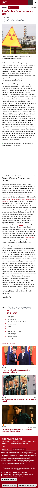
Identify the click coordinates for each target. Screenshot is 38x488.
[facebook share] (15, 20)
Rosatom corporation (12, 199)
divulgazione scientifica (15, 331)
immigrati (11, 316)
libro (9, 326)
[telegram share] (11, 20)
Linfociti (10, 338)
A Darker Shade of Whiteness (17, 321)
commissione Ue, (30, 238)
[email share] (22, 20)
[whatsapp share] (7, 20)
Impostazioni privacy (19, 449)
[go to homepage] (4, 2)
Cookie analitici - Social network (12, 476)
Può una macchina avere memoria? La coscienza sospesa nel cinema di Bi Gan (17, 430)
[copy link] (3, 20)
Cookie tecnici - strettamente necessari (14, 473)
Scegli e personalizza (9, 479)
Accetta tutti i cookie (9, 485)
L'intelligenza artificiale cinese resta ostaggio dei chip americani (19, 401)
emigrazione (12, 319)
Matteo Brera (12, 324)
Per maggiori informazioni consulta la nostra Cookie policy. (19, 468)
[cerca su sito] (30, 2)
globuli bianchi (12, 336)
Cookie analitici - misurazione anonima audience (17, 474)
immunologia (12, 333)
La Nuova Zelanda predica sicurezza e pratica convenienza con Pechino (16, 371)
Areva (21, 225)
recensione (11, 329)
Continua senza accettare (27, 485)
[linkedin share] (19, 20)
